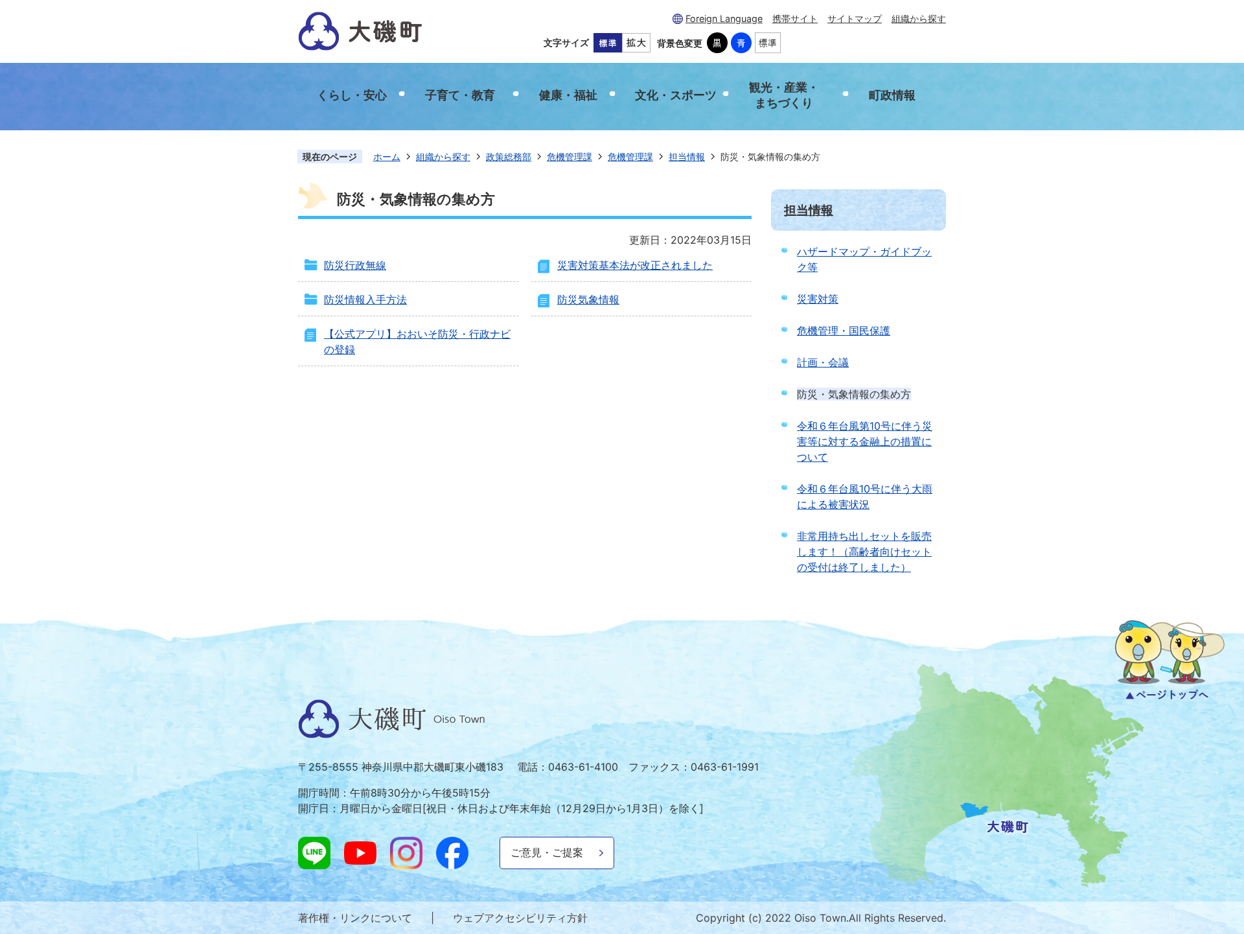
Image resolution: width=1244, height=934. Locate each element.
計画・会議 (823, 362)
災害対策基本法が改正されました (635, 265)
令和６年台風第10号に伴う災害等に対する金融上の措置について (864, 441)
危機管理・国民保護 (843, 330)
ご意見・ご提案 (547, 852)
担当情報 (687, 156)
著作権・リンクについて (355, 917)
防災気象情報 (588, 299)
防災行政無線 (355, 265)
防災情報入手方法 (365, 299)
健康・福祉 (568, 95)
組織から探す (919, 18)
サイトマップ (854, 18)
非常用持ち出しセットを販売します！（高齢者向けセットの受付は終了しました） (864, 552)
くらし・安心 (352, 95)
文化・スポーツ (676, 95)
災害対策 (817, 298)
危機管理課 (569, 156)
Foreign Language (724, 18)
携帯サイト (795, 18)
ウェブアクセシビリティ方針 (520, 917)
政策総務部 (508, 156)
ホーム (386, 156)
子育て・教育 (460, 95)
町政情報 (892, 95)
